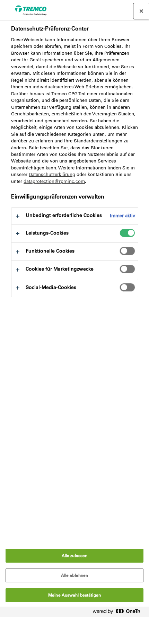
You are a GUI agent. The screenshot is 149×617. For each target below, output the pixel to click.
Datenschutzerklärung (52, 174)
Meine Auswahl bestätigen (74, 595)
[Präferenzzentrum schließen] (141, 11)
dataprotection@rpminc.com (54, 181)
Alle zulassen (75, 555)
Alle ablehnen (74, 575)
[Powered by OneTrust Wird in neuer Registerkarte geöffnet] (119, 612)
